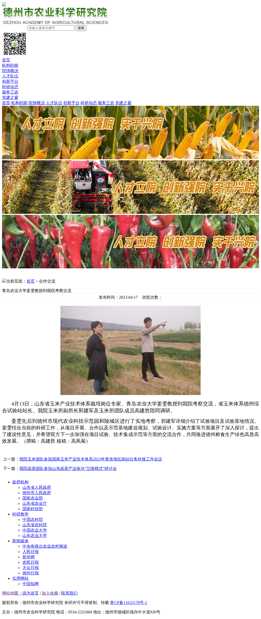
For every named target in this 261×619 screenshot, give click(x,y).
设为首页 (30, 593)
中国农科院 (32, 519)
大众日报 (30, 567)
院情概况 (10, 71)
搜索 (81, 28)
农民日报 (30, 562)
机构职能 (10, 65)
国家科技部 (32, 509)
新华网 (28, 557)
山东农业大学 (34, 535)
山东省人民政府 (36, 487)
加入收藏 (50, 593)
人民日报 (30, 551)
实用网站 (20, 578)
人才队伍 (10, 76)
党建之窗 (10, 97)
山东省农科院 (34, 525)
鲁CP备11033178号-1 (128, 602)
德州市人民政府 (36, 493)
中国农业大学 (34, 530)
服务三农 (10, 92)
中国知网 (30, 584)
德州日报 (30, 573)
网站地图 (12, 593)
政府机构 (20, 482)
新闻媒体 (20, 541)
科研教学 (20, 514)
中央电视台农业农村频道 (44, 546)
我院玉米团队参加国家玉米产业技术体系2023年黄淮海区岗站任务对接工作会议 (90, 459)
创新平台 (10, 81)
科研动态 (10, 87)
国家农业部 (32, 498)
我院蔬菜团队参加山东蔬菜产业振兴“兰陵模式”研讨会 (68, 468)
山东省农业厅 (34, 503)
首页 (6, 60)
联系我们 (69, 593)
